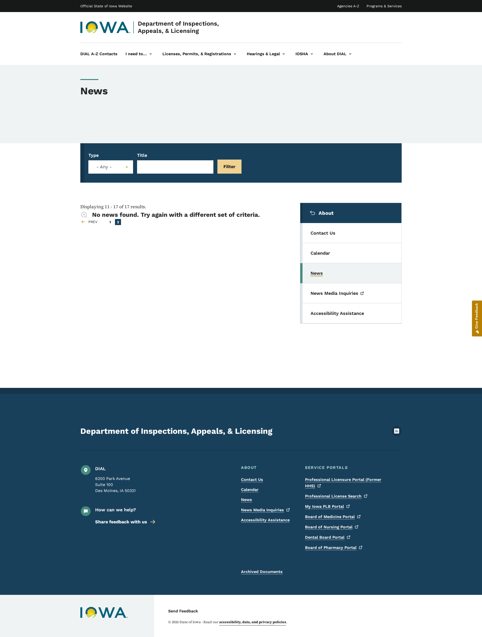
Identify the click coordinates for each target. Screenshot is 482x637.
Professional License (333, 496)
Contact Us (252, 479)
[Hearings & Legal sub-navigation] (283, 54)
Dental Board (324, 537)
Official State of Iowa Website (106, 6)
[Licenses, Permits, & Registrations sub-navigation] (235, 54)
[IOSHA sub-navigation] (312, 54)
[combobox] (110, 167)
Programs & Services (384, 6)
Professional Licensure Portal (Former (343, 482)
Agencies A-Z (348, 6)
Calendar (250, 489)
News (246, 499)
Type (93, 155)
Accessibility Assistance (265, 520)
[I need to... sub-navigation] (150, 54)
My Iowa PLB (324, 506)
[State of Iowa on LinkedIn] (397, 434)
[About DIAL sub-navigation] (350, 54)
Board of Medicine (330, 516)
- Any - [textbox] (104, 166)
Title (142, 155)
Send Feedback (183, 611)
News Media (262, 510)
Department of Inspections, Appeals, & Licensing (178, 27)
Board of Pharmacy (330, 547)
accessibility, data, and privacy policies (252, 621)
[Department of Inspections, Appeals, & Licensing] (105, 27)
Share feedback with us (121, 521)
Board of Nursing (328, 527)
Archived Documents (262, 571)
